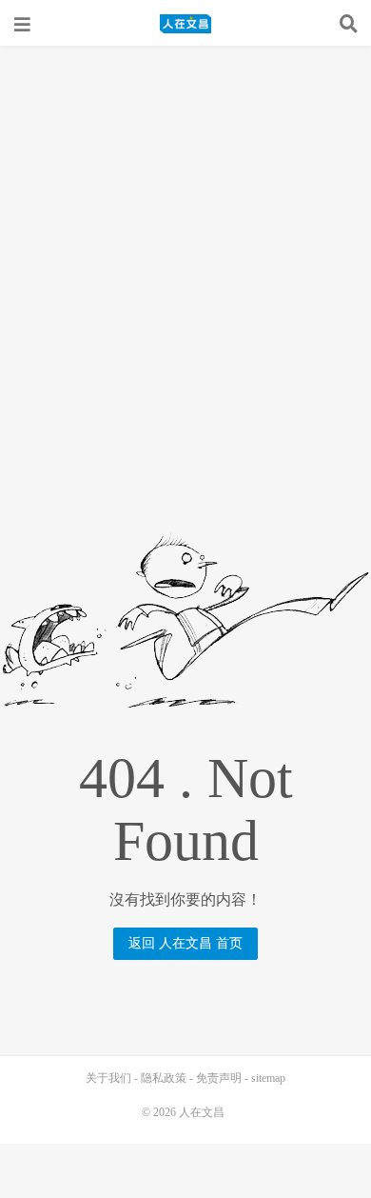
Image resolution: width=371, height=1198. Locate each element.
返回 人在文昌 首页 (185, 943)
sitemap (268, 1078)
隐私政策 (163, 1078)
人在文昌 (185, 23)
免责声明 (219, 1078)
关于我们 (108, 1078)
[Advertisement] (185, 241)
